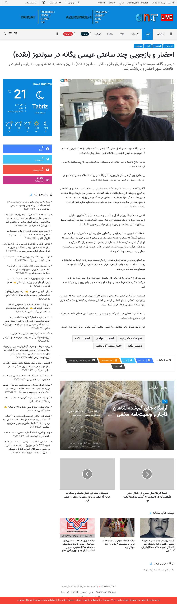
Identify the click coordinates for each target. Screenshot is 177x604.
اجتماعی (157, 46)
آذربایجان (161, 34)
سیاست (139, 46)
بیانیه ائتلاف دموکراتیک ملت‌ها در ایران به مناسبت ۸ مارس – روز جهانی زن (118, 544)
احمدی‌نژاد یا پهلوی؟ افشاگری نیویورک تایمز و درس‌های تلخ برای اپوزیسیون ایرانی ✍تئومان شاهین (28, 282)
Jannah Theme (25, 600)
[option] (117, 415)
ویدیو (97, 34)
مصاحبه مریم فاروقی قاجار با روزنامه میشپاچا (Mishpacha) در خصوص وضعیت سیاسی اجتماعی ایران (28, 205)
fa (165, 401)
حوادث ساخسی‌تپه (130, 338)
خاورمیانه (135, 34)
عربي (121, 3)
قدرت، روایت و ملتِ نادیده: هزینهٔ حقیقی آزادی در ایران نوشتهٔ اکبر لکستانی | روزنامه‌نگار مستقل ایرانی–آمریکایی (157, 546)
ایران (148, 34)
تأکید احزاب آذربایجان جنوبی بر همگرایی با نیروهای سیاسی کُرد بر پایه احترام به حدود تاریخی (26, 335)
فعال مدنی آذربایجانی (108, 346)
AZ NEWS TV (107, 586)
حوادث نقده (81, 338)
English (112, 3)
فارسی (83, 592)
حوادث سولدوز (104, 338)
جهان (122, 34)
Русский (101, 3)
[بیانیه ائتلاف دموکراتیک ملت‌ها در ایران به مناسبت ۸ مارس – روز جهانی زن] (117, 528)
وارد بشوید (148, 570)
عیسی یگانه (134, 346)
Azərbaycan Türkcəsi (137, 3)
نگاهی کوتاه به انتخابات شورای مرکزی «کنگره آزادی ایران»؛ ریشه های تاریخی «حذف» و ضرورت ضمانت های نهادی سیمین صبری (26, 247)
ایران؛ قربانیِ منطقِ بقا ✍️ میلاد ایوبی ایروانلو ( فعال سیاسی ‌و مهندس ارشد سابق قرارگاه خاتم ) (27, 293)
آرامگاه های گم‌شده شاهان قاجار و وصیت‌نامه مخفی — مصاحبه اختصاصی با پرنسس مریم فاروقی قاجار (137, 411)
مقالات (110, 34)
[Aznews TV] (154, 17)
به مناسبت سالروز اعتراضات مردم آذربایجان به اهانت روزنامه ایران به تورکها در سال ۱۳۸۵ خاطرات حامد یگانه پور (28, 269)
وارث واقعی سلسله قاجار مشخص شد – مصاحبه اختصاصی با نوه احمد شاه (27, 434)
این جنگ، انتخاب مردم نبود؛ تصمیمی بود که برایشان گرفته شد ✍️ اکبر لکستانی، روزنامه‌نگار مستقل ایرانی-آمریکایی (28, 308)
